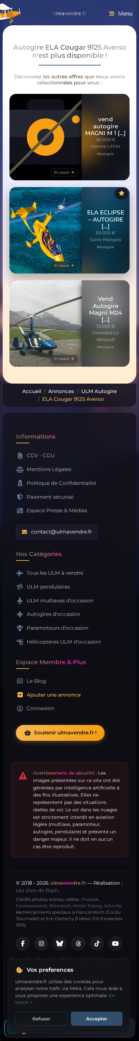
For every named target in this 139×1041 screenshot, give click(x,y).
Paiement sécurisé (50, 497)
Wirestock (60, 905)
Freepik (90, 899)
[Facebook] (22, 943)
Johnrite (113, 905)
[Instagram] (41, 943)
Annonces (61, 391)
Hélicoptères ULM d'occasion (64, 642)
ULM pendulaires (48, 586)
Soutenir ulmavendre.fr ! (65, 732)
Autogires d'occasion (53, 614)
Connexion (40, 708)
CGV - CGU (41, 455)
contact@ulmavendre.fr (61, 531)
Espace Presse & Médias (57, 510)
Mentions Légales (49, 469)
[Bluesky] (59, 943)
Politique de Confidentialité (61, 483)
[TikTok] (97, 943)
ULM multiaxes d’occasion (60, 600)
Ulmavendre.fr (70, 13)
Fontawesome (31, 905)
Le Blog (36, 681)
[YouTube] (115, 943)
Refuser (41, 1018)
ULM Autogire (99, 391)
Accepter (96, 1018)
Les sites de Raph (37, 890)
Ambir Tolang (87, 905)
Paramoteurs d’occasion (57, 628)
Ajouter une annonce (54, 695)
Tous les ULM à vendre (55, 573)
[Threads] (78, 943)
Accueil (31, 391)
